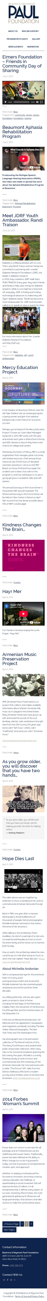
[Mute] (37, 102)
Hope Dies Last (18, 858)
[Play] (5, 102)
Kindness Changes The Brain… (21, 527)
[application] (23, 93)
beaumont (7, 206)
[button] (24, 93)
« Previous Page (11, 1224)
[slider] (21, 102)
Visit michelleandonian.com (26, 1078)
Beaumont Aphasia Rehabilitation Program (22, 132)
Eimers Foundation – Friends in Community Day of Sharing (22, 63)
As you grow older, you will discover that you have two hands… (21, 768)
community (20, 115)
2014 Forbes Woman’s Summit (20, 1101)
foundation (18, 118)
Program (17, 206)
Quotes (17, 582)
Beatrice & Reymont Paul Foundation (23, 13)
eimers (29, 115)
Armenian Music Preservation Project (19, 659)
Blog (16, 112)
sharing (27, 118)
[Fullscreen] (41, 102)
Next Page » (9, 1229)
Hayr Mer (12, 591)
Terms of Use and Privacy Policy (29, 1296)
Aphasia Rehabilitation (25, 203)
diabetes (19, 355)
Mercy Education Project (20, 370)
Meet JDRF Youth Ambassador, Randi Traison (22, 220)
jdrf (25, 355)
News (16, 752)
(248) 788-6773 (16, 1265)
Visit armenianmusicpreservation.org (19, 740)
